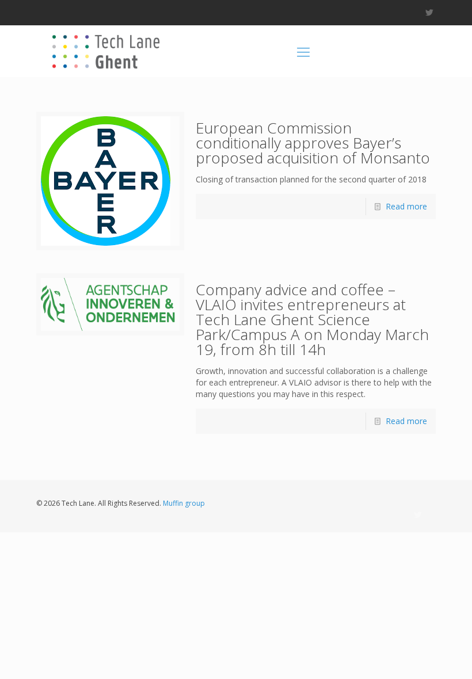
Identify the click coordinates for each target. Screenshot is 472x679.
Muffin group (184, 503)
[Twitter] (430, 12)
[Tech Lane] (105, 51)
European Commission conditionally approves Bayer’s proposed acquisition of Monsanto (313, 142)
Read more (406, 206)
